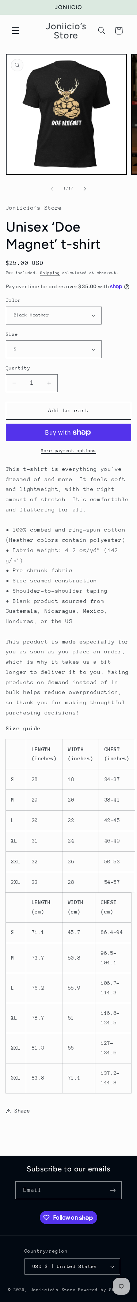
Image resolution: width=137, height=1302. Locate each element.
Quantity (18, 368)
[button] (15, 30)
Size (12, 334)
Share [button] (22, 1111)
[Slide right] (85, 189)
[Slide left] (52, 189)
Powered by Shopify (103, 1289)
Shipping (50, 273)
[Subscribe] (112, 1190)
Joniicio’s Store (53, 1289)
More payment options (68, 450)
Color (13, 300)
